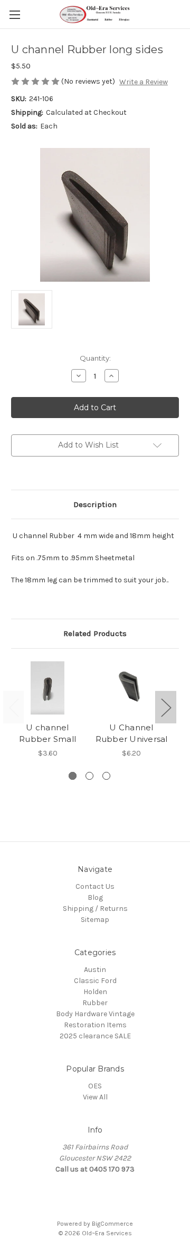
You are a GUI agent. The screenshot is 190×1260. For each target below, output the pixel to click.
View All (95, 1097)
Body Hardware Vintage (95, 1013)
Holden (95, 991)
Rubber (95, 1002)
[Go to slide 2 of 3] (89, 776)
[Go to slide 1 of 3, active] (73, 776)
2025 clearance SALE (95, 1035)
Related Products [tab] (95, 633)
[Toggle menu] (14, 14)
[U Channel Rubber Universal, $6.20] (131, 688)
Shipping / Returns (95, 908)
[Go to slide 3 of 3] (106, 776)
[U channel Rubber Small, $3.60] (47, 688)
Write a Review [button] (143, 81)
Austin (95, 969)
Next (165, 707)
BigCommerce (112, 1223)
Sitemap (95, 919)
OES (95, 1086)
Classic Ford (95, 980)
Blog (95, 897)
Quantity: (95, 358)
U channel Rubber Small (47, 733)
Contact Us (95, 886)
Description (95, 504)
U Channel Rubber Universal (132, 733)
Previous (13, 707)
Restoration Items (95, 1024)
